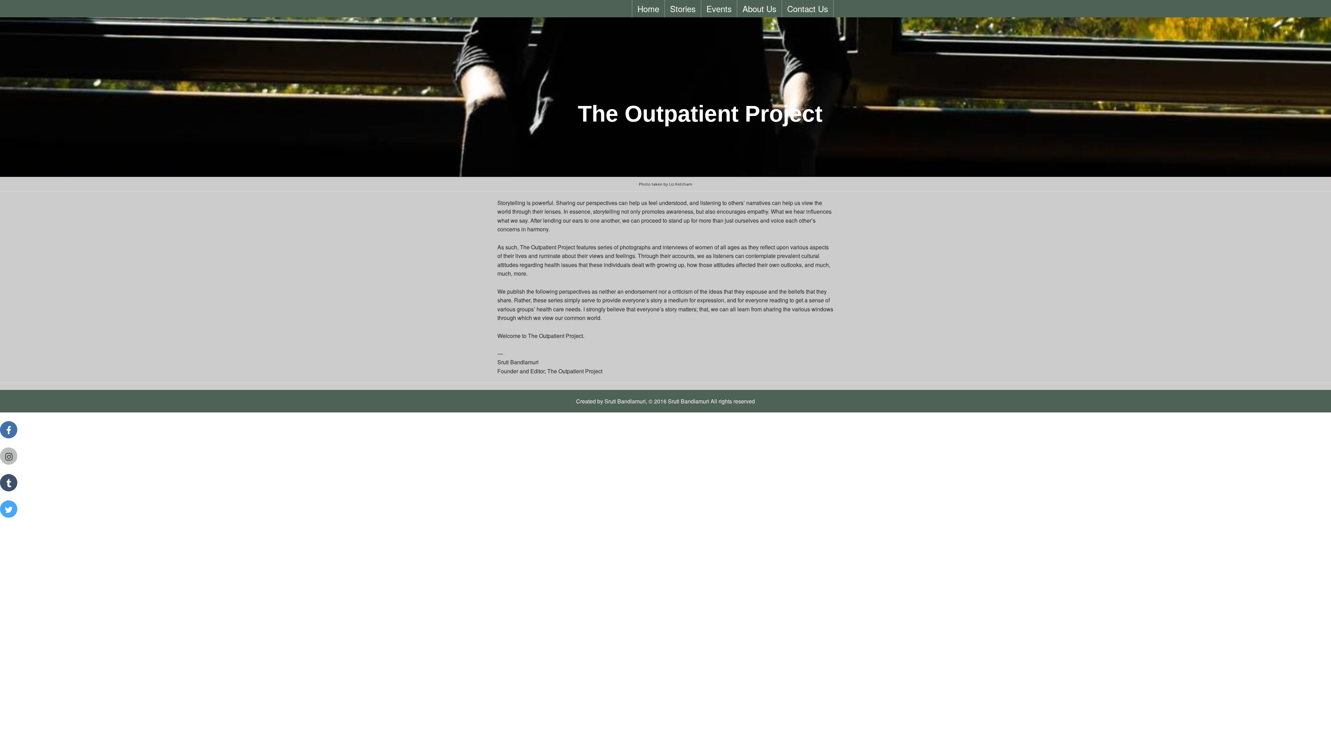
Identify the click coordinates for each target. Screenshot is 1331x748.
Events (719, 8)
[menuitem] (648, 8)
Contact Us (807, 8)
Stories (683, 8)
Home (648, 8)
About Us (759, 8)
